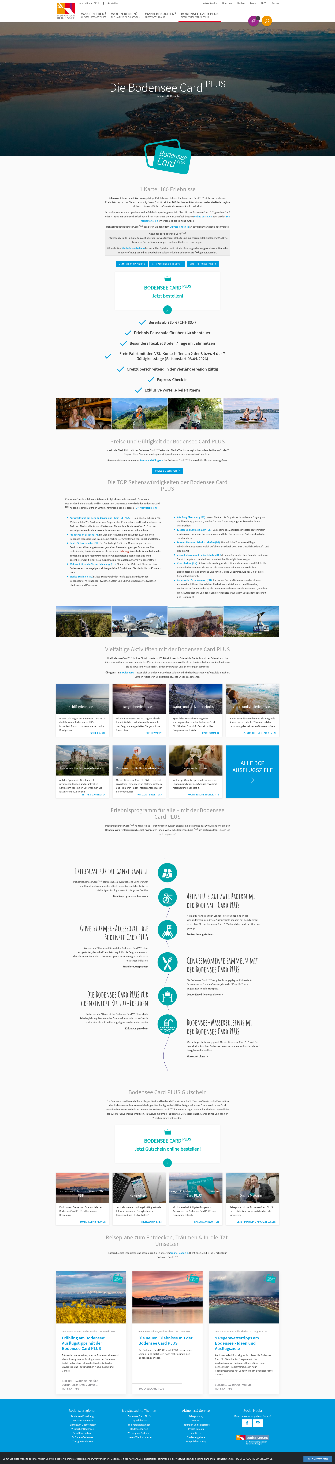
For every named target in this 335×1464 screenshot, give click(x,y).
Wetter (114, 3)
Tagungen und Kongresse (196, 1424)
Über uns (227, 3)
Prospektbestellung (195, 1441)
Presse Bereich (196, 1428)
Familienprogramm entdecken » (130, 896)
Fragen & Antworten (206, 1221)
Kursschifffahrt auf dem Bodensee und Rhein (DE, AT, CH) (101, 517)
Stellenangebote (196, 1437)
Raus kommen (210, 733)
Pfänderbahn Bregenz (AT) (84, 534)
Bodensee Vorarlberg (82, 1416)
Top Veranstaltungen (139, 1424)
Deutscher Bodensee (82, 1420)
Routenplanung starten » (200, 934)
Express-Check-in (179, 226)
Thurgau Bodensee (82, 1441)
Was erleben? (93, 14)
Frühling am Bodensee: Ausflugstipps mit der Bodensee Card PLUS (83, 1343)
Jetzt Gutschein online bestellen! (167, 1149)
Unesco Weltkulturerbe (139, 1437)
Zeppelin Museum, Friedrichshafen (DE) (199, 555)
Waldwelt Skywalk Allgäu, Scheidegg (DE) (93, 564)
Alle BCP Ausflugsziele (252, 766)
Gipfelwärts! (154, 733)
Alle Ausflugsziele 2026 (166, 263)
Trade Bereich (195, 1433)
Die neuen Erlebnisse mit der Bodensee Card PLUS (165, 1340)
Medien (241, 3)
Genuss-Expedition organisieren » (205, 994)
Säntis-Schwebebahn (133, 248)
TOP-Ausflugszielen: (145, 507)
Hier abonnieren (151, 1221)
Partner (275, 3)
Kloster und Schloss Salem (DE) (194, 529)
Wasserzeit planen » (197, 1056)
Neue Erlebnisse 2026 (201, 263)
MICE (263, 3)
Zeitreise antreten (94, 794)
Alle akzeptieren (318, 1459)
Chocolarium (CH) (187, 563)
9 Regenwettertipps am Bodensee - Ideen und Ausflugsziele (237, 1343)
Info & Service (210, 3)
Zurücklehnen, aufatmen (259, 733)
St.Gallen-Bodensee (82, 1437)
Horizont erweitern (149, 794)
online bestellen (203, 216)
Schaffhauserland (82, 1433)
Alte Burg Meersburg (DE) (191, 517)
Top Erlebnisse (139, 1420)
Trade (253, 3)
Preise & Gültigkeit (166, 470)
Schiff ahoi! (98, 733)
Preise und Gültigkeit (151, 460)
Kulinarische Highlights (203, 794)
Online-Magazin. (179, 1252)
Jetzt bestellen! (167, 296)
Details (240, 1458)
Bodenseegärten (139, 1428)
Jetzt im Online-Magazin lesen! (256, 1221)
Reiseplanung (195, 1416)
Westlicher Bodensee (82, 1428)
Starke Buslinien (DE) (81, 576)
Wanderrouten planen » (135, 966)
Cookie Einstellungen (260, 1458)
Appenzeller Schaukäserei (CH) (194, 580)
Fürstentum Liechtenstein (82, 1424)
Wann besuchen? (160, 14)
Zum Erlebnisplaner (131, 263)
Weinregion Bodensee (139, 1433)
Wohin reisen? (125, 14)
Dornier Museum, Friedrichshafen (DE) (198, 542)
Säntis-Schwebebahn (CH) (84, 543)
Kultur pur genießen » (136, 1028)
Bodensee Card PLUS (199, 14)
